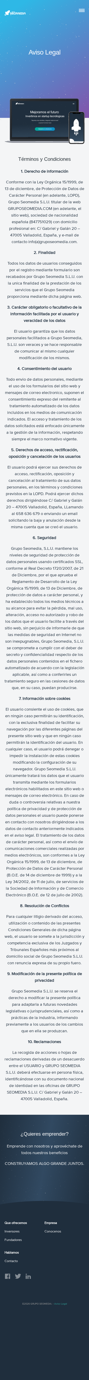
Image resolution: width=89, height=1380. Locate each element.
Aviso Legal (60, 1304)
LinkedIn (28, 1276)
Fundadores (13, 1240)
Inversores (12, 1231)
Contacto (11, 1261)
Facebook (8, 1276)
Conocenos (52, 1231)
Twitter (18, 1276)
